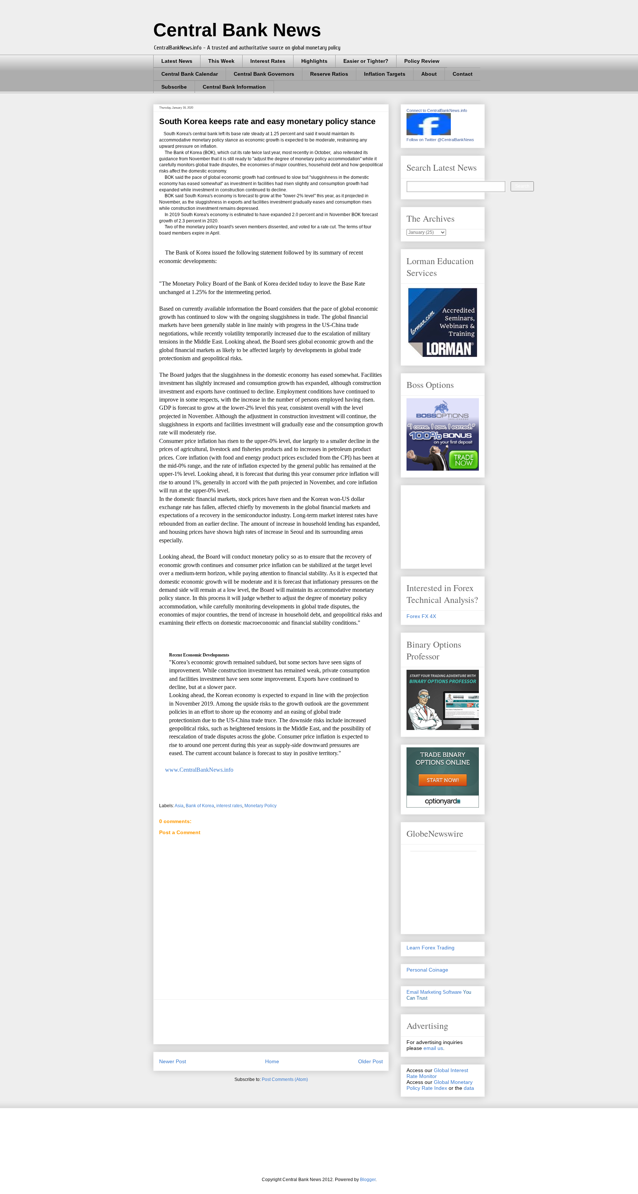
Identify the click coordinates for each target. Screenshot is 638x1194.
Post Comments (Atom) (285, 1079)
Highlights (314, 61)
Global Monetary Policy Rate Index (440, 1085)
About (429, 74)
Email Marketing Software (434, 992)
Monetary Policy (260, 805)
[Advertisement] (293, 1021)
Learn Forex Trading (431, 948)
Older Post (370, 1061)
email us (433, 1048)
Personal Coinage (427, 970)
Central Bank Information (234, 87)
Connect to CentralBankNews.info (437, 110)
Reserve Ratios (329, 74)
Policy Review (421, 61)
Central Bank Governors (264, 74)
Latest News (176, 61)
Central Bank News (237, 30)
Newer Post (172, 1061)
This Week (221, 61)
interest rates (229, 805)
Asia (179, 805)
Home (272, 1061)
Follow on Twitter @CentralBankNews (440, 139)
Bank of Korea (200, 805)
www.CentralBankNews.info (198, 770)
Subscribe (174, 87)
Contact (463, 74)
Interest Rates (267, 61)
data (469, 1088)
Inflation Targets (384, 74)
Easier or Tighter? (365, 61)
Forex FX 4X (421, 616)
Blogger (367, 1179)
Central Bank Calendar (189, 74)
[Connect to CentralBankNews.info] (429, 133)
